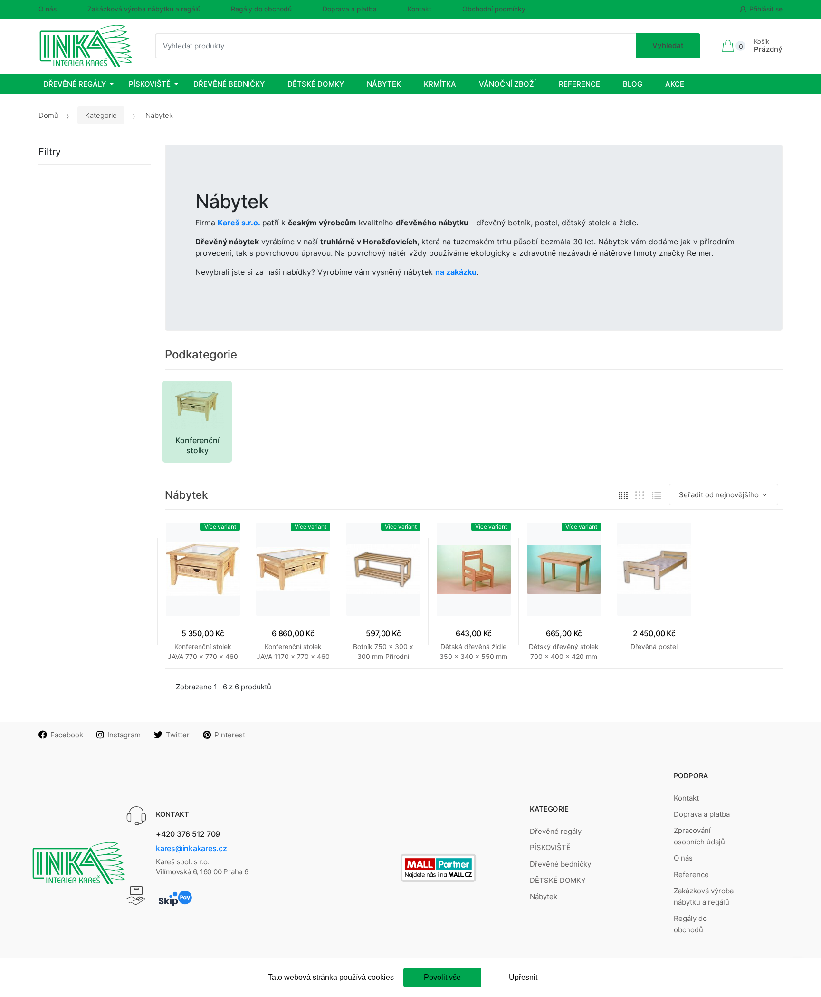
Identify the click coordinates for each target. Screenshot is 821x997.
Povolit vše (442, 977)
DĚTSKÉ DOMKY (315, 83)
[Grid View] (623, 495)
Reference (579, 83)
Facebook (66, 734)
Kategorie (101, 115)
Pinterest (229, 734)
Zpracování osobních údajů (699, 836)
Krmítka (440, 83)
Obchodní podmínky (493, 9)
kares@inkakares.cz (191, 848)
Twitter (178, 734)
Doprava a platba (350, 9)
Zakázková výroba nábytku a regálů (143, 9)
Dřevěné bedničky (229, 83)
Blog (632, 83)
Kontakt (419, 9)
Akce (674, 83)
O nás (47, 9)
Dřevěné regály (74, 83)
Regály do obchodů (261, 9)
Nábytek (384, 83)
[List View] (656, 495)
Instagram (124, 734)
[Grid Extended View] (639, 495)
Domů (48, 115)
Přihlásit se (766, 9)
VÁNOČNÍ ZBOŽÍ (507, 83)
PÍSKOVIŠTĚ (150, 83)
